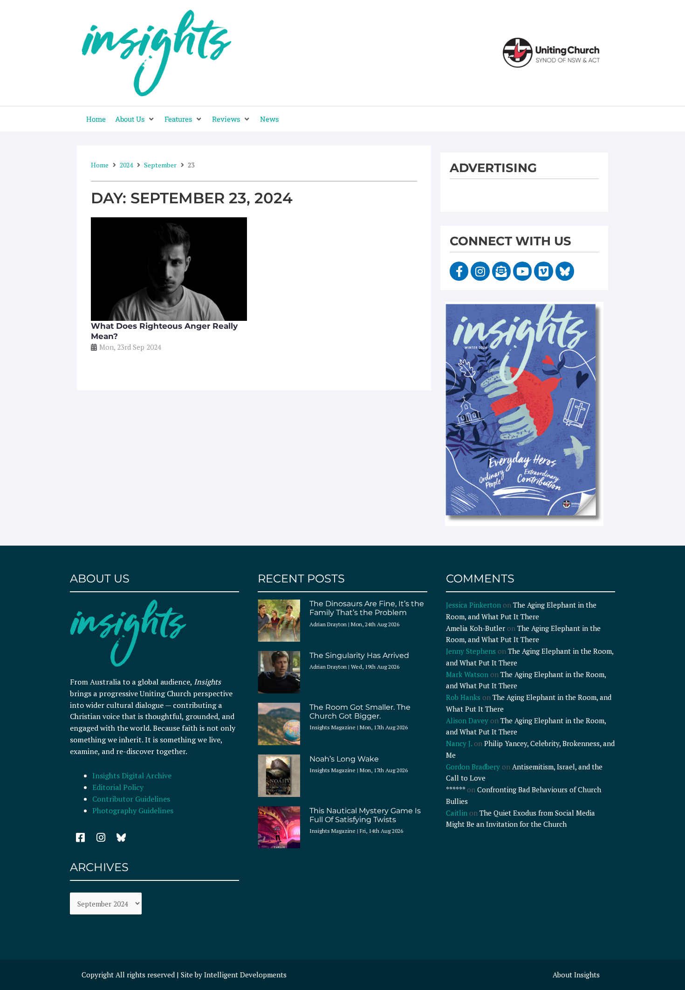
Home (100, 164)
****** (455, 789)
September (160, 164)
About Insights (576, 974)
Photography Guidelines (132, 810)
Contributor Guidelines (131, 799)
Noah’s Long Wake (344, 759)
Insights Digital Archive (131, 775)
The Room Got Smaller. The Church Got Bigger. (360, 711)
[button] (135, 119)
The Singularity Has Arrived (359, 655)
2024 (126, 164)
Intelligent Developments (245, 974)
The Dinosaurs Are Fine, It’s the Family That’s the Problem (366, 608)
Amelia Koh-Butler (475, 628)
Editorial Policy (118, 787)
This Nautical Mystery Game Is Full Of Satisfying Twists (365, 815)
